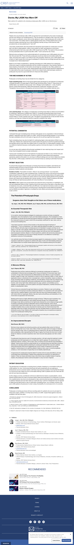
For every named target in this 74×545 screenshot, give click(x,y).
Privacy (37, 498)
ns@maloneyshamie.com (22, 461)
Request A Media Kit (37, 515)
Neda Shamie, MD (20, 453)
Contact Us (39, 529)
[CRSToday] (10, 3)
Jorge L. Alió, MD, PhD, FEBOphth (24, 420)
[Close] (70, 534)
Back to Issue (12, 11)
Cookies (37, 506)
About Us (37, 511)
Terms (37, 502)
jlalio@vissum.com (20, 425)
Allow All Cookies (66, 540)
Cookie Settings (56, 540)
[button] (13, 417)
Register (6, 543)
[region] (50, 538)
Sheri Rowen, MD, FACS (21, 443)
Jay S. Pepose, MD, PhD (21, 430)
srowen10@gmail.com (21, 448)
